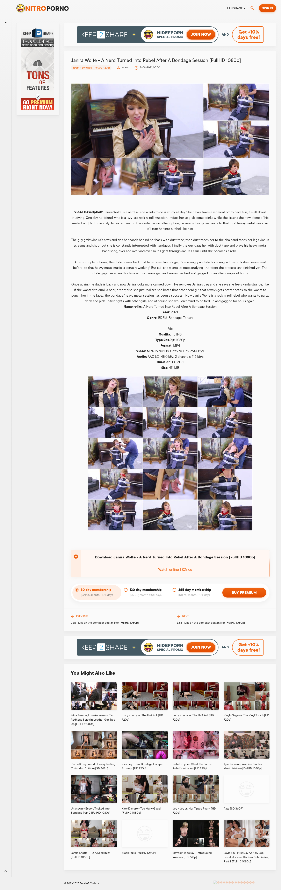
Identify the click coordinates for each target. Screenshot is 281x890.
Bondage (87, 67)
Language (235, 8)
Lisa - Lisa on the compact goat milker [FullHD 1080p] (105, 622)
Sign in (267, 8)
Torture (98, 67)
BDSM (75, 67)
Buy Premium (244, 593)
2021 (107, 67)
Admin (125, 67)
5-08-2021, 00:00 (150, 67)
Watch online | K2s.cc (175, 569)
